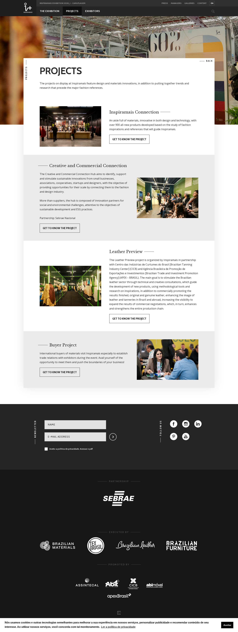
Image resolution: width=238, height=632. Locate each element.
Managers (176, 3)
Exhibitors (92, 11)
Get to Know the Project (129, 139)
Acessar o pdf (86, 449)
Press (165, 3)
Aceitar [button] (227, 625)
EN (212, 3)
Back (209, 61)
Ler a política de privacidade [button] (118, 627)
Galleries (189, 3)
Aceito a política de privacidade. (71, 449)
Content (202, 3)
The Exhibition (49, 11)
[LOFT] (119, 613)
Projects (72, 11)
